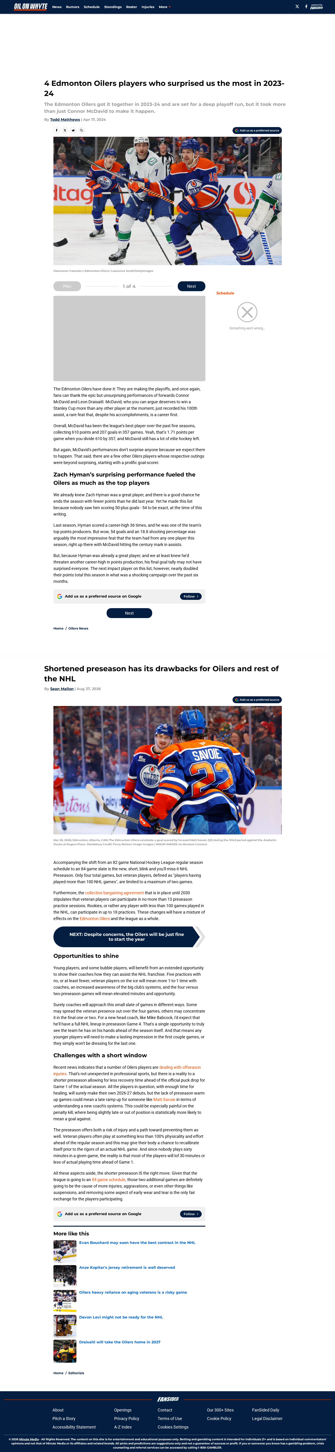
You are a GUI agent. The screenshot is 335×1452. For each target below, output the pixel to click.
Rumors (72, 7)
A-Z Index (123, 1427)
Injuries (148, 7)
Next (191, 286)
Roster (131, 7)
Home (58, 628)
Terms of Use (170, 1418)
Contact (165, 1410)
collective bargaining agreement (114, 892)
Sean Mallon (62, 689)
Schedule (92, 7)
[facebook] (306, 6)
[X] (297, 6)
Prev (67, 286)
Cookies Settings (173, 1427)
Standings (113, 7)
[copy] (81, 130)
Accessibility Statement (74, 1427)
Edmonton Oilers (95, 918)
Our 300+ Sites (220, 1410)
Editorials (76, 1373)
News (56, 7)
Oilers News (78, 628)
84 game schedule (108, 1179)
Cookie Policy (219, 1418)
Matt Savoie (164, 1099)
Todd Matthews (65, 119)
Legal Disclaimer (267, 1418)
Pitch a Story (64, 1418)
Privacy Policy (126, 1418)
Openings (122, 1410)
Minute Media (29, 1439)
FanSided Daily (265, 1410)
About (58, 1410)
